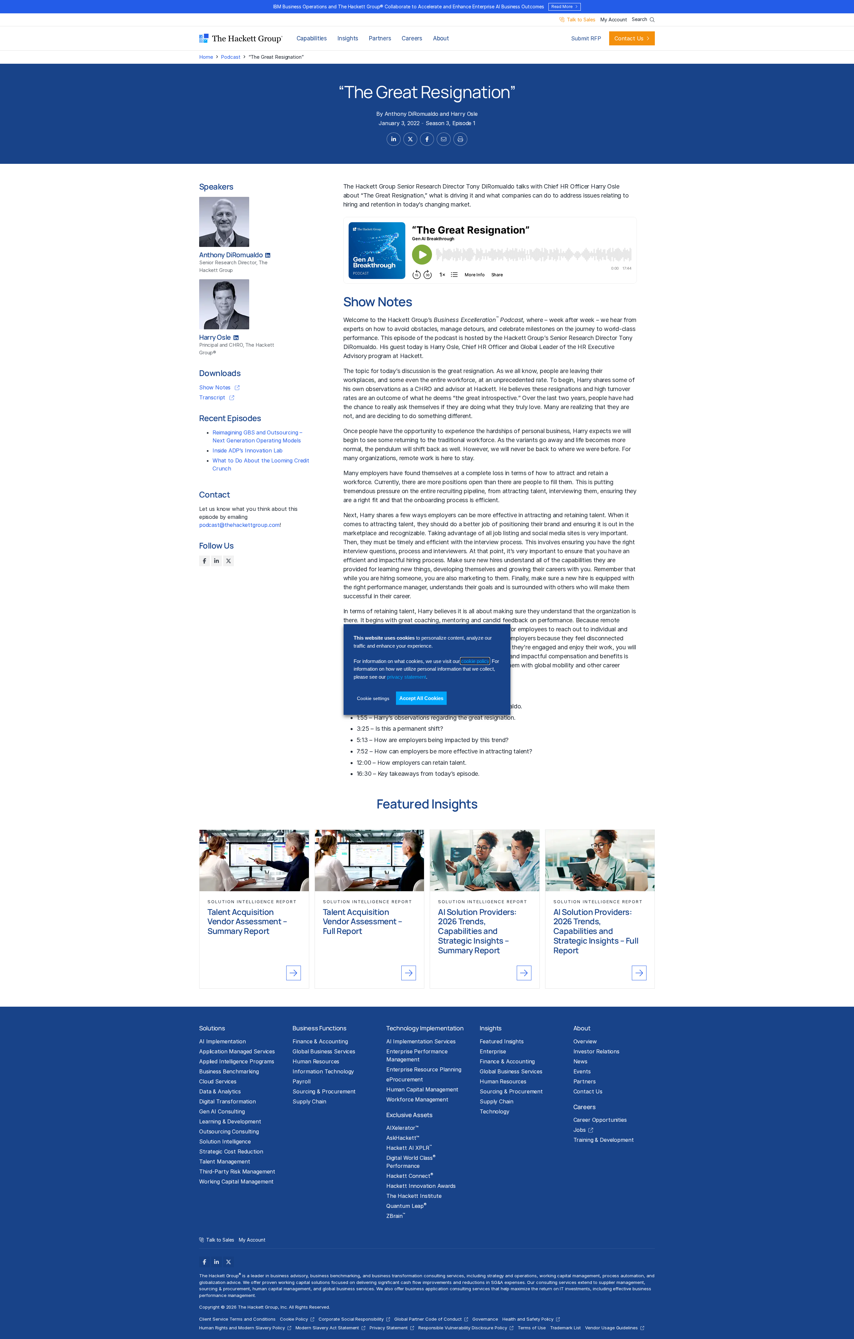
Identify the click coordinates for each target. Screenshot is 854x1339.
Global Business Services (324, 1051)
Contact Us (629, 38)
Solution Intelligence (225, 1141)
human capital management (282, 1288)
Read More (561, 6)
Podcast (230, 57)
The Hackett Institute (414, 1196)
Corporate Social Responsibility (351, 1319)
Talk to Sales (581, 20)
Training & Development (603, 1139)
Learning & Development (230, 1121)
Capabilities (312, 38)
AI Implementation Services (421, 1041)
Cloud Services (218, 1081)
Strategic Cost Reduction (231, 1151)
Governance (485, 1319)
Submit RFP (586, 38)
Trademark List (565, 1327)
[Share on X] (410, 139)
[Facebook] (204, 561)
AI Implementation (222, 1041)
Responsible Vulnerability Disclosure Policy (462, 1327)
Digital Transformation (227, 1101)
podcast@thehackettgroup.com (239, 525)
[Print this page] (460, 139)
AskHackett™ (402, 1137)
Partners (380, 38)
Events (582, 1071)
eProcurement (404, 1079)
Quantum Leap (406, 1205)
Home (206, 57)
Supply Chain (309, 1101)
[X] (228, 561)
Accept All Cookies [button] (421, 698)
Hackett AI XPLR (409, 1147)
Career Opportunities (600, 1119)
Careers (412, 38)
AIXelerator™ (402, 1127)
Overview (585, 1041)
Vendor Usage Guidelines (611, 1327)
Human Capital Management (422, 1089)
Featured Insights (502, 1041)
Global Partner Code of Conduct (428, 1319)
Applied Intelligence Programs (236, 1061)
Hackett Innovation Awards (421, 1186)
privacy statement (406, 676)
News (580, 1061)
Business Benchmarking (229, 1071)
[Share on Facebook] (427, 139)
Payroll (301, 1081)
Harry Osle (464, 113)
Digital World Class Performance (411, 1161)
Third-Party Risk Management (237, 1171)
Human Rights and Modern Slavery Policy (242, 1327)
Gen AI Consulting (222, 1111)
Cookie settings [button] (373, 698)
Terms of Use (532, 1327)
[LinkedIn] (216, 561)
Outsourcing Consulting (229, 1131)
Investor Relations (596, 1051)
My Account (613, 20)
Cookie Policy (294, 1319)
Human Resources (316, 1061)
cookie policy (475, 661)
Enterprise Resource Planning (423, 1069)
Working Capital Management (236, 1181)
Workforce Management (417, 1099)
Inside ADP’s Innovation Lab (247, 450)
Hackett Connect (409, 1175)
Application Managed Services (237, 1051)
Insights (348, 38)
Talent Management (224, 1161)
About (441, 38)
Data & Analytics (220, 1091)
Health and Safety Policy (527, 1319)
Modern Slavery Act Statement (327, 1327)
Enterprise (493, 1051)
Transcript (213, 397)
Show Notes (215, 387)
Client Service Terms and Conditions (237, 1319)
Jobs (579, 1129)
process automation (623, 1275)
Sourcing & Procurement (324, 1091)
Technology (494, 1111)
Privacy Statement (388, 1327)
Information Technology (323, 1071)
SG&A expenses (508, 1282)
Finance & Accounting (320, 1041)
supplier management (621, 1282)
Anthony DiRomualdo (411, 113)
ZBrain (395, 1215)
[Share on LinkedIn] (394, 139)
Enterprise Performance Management (417, 1055)
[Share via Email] (444, 139)
